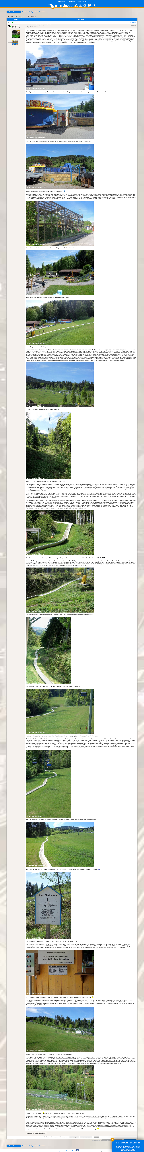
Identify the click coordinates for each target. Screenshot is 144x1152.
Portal (73, 1151)
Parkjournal (42, 12)
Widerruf (68, 1151)
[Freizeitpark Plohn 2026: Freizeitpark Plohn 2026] (13, 44)
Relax (133, 25)
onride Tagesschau (32, 12)
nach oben (133, 22)
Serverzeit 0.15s (83, 1151)
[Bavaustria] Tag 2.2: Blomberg (21, 16)
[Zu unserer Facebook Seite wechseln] (77, 1151)
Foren (24, 12)
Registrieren (82, 1)
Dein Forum (61, 1)
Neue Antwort (14, 12)
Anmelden (72, 1)
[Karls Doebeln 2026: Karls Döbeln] (16, 44)
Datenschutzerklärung (128, 1150)
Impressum (61, 1151)
